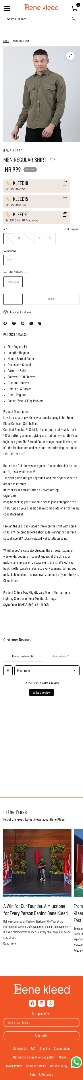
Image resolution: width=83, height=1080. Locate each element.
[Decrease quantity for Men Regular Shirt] (7, 299)
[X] (14, 323)
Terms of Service (36, 1066)
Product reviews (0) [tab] (22, 656)
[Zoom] (70, 56)
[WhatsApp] (32, 323)
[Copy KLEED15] (65, 199)
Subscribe (41, 1036)
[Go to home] (41, 7)
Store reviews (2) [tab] (60, 656)
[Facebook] (6, 323)
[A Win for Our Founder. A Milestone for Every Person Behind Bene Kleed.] (37, 863)
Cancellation (62, 1048)
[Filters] (8, 670)
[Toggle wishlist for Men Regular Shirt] (52, 160)
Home (6, 41)
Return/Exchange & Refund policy (34, 1057)
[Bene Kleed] (41, 989)
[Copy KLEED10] (65, 183)
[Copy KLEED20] (65, 214)
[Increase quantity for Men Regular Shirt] (19, 299)
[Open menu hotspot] (8, 10)
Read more (9, 943)
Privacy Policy (13, 1066)
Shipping (44, 1048)
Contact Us (20, 1048)
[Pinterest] (23, 323)
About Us (64, 1057)
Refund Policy (58, 1066)
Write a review (41, 692)
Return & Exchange (41, 1074)
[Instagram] (41, 1003)
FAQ (33, 1048)
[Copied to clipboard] (40, 323)
